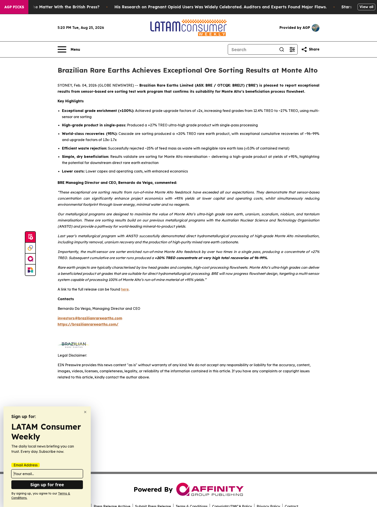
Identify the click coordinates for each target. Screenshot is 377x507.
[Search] (281, 49)
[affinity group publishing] (30, 259)
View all (366, 7)
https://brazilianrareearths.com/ (88, 324)
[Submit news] (30, 237)
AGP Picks (14, 7)
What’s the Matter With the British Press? (57, 6)
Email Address (26, 465)
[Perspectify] (30, 248)
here (125, 289)
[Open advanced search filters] (292, 49)
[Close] (85, 412)
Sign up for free (47, 484)
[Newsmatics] (30, 270)
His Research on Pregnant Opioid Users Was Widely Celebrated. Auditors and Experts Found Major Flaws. (220, 6)
